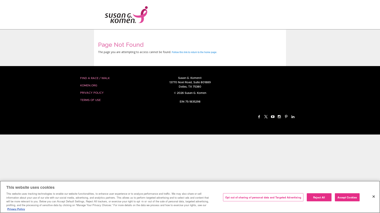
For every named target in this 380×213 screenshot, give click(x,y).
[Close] (373, 196)
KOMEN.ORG (88, 85)
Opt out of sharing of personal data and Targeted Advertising (263, 197)
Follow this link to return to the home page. (194, 52)
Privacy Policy (92, 93)
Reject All (319, 197)
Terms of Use (90, 100)
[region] (190, 197)
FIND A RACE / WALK (95, 78)
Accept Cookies (347, 197)
